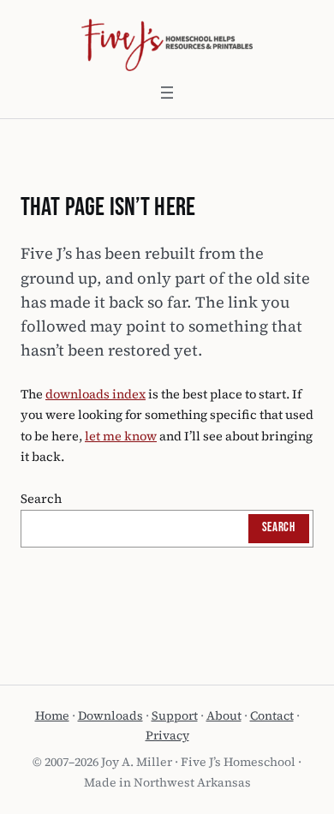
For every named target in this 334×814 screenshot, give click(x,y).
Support (175, 715)
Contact (272, 715)
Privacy (167, 735)
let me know (121, 436)
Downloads (110, 715)
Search (41, 498)
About (224, 715)
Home (52, 715)
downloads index (95, 394)
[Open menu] (167, 92)
